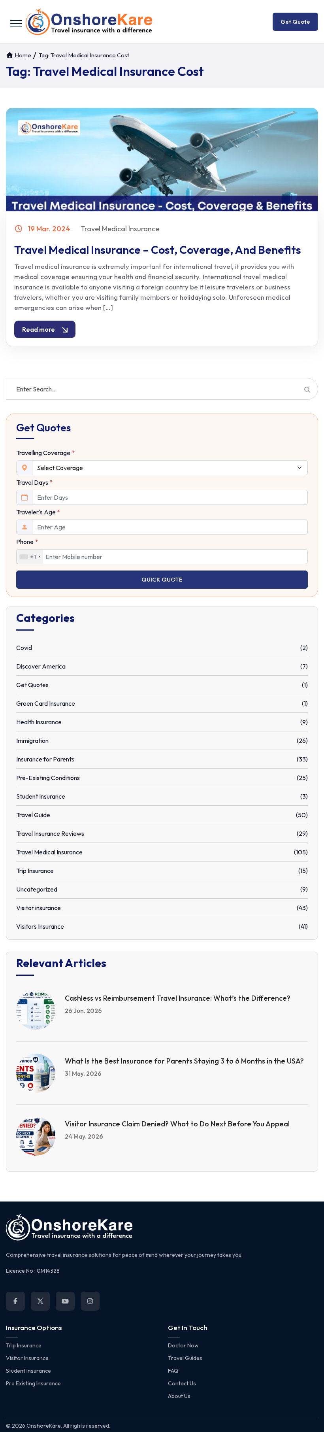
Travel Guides (185, 1358)
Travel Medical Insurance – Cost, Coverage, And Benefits (157, 250)
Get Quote (295, 21)
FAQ (173, 1370)
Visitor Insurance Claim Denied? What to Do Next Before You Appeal (177, 1123)
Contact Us (182, 1383)
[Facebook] (15, 1301)
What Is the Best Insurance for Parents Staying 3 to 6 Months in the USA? (184, 1060)
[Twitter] (40, 1301)
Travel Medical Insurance (120, 228)
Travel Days (34, 482)
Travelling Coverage (45, 453)
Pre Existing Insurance (33, 1383)
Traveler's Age (38, 512)
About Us (179, 1396)
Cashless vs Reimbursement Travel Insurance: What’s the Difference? (177, 998)
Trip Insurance (23, 1345)
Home (22, 55)
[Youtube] (65, 1301)
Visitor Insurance (27, 1358)
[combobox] (30, 557)
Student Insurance (28, 1370)
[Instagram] (90, 1301)
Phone (27, 542)
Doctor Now (183, 1345)
